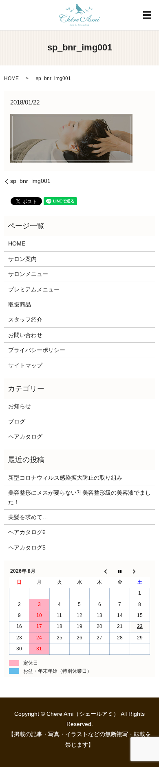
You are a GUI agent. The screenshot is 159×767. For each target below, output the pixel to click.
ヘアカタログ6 (27, 532)
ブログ (16, 421)
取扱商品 (19, 304)
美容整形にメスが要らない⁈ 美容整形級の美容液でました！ (79, 497)
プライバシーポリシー (36, 350)
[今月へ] (120, 571)
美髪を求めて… (28, 517)
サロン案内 (22, 259)
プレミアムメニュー (34, 289)
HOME (11, 78)
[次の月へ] (140, 571)
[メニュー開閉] (147, 15)
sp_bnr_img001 (30, 181)
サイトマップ (25, 365)
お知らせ (19, 406)
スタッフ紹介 (25, 319)
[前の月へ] (100, 571)
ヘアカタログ (25, 436)
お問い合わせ (25, 335)
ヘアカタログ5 (27, 547)
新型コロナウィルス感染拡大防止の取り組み (65, 477)
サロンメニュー (28, 274)
